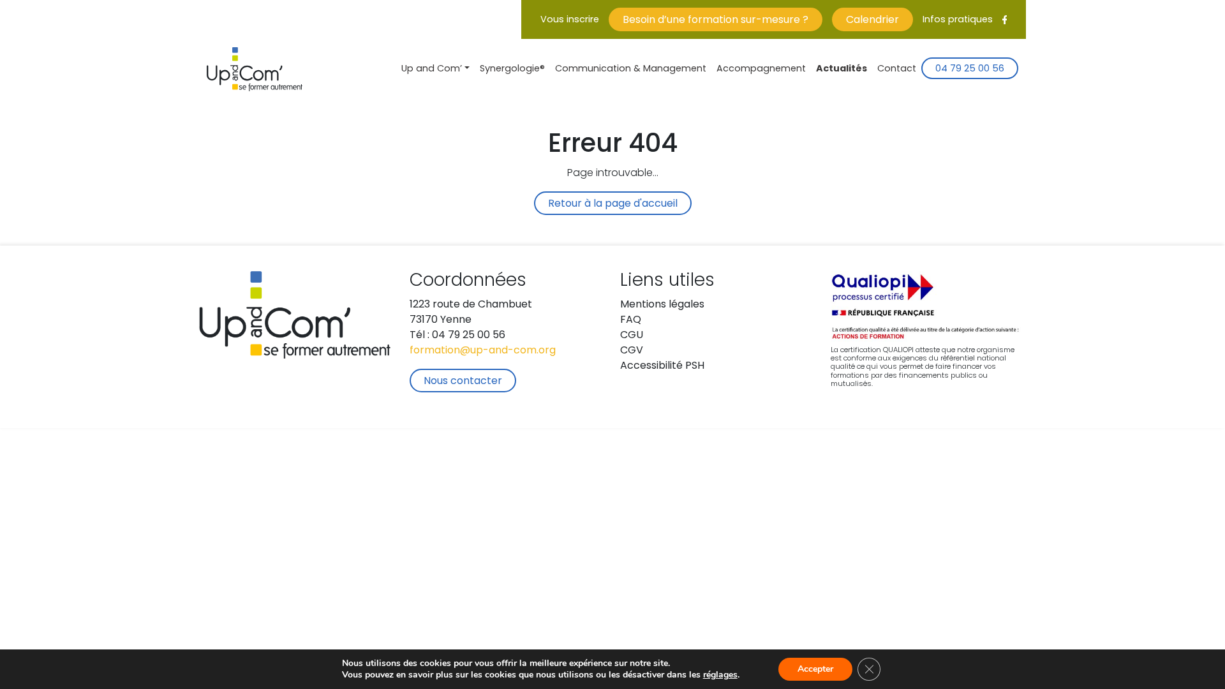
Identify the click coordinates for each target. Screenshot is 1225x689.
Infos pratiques (958, 20)
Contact (896, 69)
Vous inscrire (569, 20)
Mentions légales (662, 305)
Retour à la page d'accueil (613, 204)
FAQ (630, 320)
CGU (631, 335)
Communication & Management (630, 69)
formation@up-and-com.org (483, 351)
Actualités (841, 69)
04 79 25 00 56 (969, 69)
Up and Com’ (431, 69)
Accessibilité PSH (662, 366)
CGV (631, 351)
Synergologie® (512, 69)
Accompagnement (761, 69)
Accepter (815, 669)
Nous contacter (463, 381)
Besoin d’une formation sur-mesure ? (715, 20)
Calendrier (872, 20)
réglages (720, 675)
